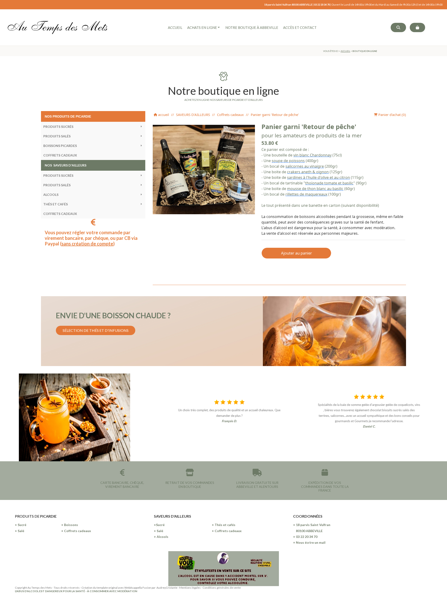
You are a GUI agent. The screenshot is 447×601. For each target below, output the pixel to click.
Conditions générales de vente (222, 587)
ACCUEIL (345, 51)
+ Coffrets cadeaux (76, 531)
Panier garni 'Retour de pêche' (275, 114)
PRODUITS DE (27, 516)
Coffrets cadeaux (230, 114)
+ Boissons (69, 525)
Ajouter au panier (296, 253)
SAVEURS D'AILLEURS (193, 114)
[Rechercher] (398, 27)
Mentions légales (190, 587)
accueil (163, 114)
